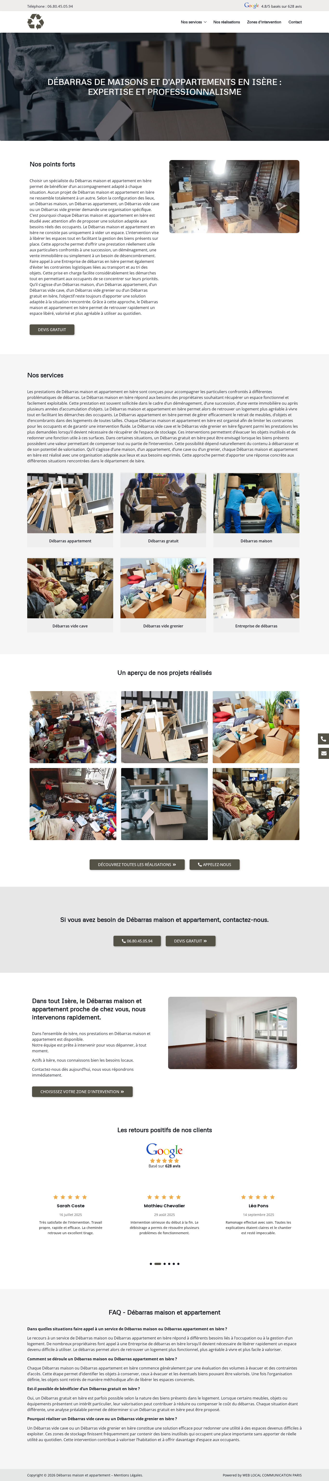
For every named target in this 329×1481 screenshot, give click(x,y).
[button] (151, 1264)
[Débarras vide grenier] (163, 588)
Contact (295, 22)
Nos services (191, 22)
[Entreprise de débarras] (256, 588)
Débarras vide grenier (163, 626)
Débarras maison (256, 541)
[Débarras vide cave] (70, 588)
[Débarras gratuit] (163, 503)
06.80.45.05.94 (60, 6)
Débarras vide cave (70, 626)
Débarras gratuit (163, 541)
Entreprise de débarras (256, 626)
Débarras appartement (70, 541)
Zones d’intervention (264, 22)
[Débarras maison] (256, 503)
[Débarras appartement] (70, 503)
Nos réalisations (226, 22)
